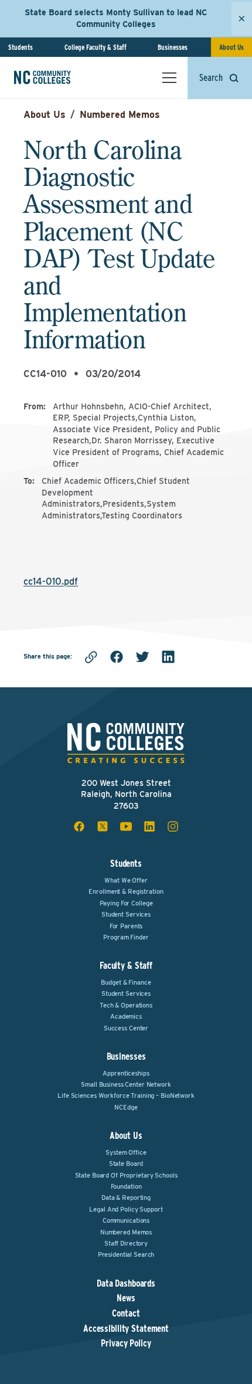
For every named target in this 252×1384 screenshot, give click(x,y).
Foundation (126, 1186)
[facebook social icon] (79, 826)
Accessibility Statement (126, 1329)
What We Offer (125, 880)
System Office (125, 1152)
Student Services (126, 914)
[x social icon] (102, 826)
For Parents (126, 926)
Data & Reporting (126, 1197)
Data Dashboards (126, 1283)
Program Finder (125, 937)
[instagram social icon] (173, 826)
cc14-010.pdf (50, 581)
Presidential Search (126, 1254)
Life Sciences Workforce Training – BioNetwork (126, 1095)
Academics (126, 1016)
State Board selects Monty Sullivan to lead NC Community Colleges (116, 18)
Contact (125, 1313)
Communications (126, 1220)
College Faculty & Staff (95, 47)
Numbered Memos (120, 114)
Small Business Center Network (126, 1084)
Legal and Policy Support (125, 1209)
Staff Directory (126, 1243)
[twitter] (142, 657)
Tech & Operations (126, 1005)
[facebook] (117, 657)
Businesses (173, 47)
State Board (126, 1163)
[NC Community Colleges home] (58, 77)
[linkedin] (168, 657)
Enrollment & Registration (125, 891)
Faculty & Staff (126, 965)
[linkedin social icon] (149, 826)
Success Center (126, 1028)
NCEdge (125, 1107)
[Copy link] (91, 657)
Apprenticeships (126, 1073)
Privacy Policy (126, 1343)
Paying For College (126, 903)
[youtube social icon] (126, 826)
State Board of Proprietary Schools (126, 1175)
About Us (231, 47)
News (126, 1298)
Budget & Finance (126, 982)
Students (20, 47)
